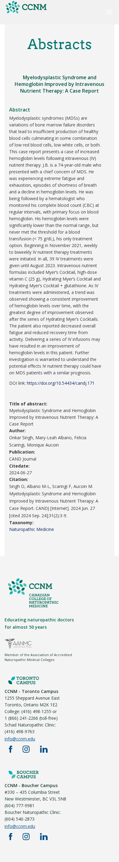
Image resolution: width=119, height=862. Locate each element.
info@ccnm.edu (20, 739)
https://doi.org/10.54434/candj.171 (61, 383)
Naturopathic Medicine (31, 529)
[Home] (26, 13)
